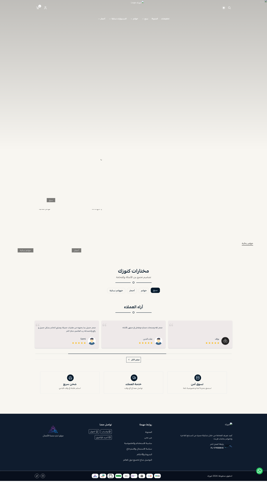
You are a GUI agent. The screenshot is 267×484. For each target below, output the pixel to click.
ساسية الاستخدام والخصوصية (138, 443)
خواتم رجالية (247, 243)
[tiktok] (37, 476)
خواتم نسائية (25, 250)
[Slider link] (133, 75)
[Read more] (184, 209)
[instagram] (43, 476)
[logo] (193, 427)
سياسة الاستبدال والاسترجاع (139, 449)
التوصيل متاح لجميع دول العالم (137, 460)
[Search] (228, 8)
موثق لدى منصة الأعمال (53, 435)
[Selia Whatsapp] (259, 471)
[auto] (223, 7)
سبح (51, 200)
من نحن (148, 438)
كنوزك (209, 476)
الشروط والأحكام (144, 454)
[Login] (45, 8)
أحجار (76, 250)
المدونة (148, 432)
